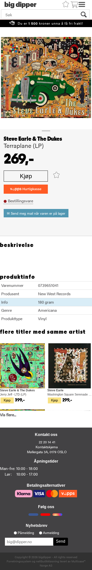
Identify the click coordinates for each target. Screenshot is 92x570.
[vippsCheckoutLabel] (26, 189)
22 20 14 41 (47, 441)
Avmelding (51, 533)
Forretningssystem (19, 561)
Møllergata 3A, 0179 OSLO (47, 451)
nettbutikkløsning (47, 561)
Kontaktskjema (47, 446)
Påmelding (26, 533)
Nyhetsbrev (36, 525)
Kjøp (26, 176)
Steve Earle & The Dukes (33, 139)
